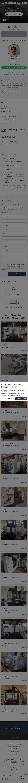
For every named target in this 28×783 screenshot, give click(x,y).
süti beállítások (9, 398)
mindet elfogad (21, 398)
